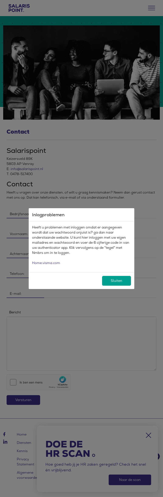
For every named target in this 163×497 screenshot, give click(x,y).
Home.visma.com (46, 263)
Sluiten (116, 280)
